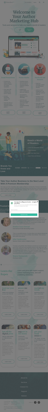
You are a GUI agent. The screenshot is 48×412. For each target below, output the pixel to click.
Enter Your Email (14, 209)
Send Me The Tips (24, 214)
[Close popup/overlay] (37, 201)
